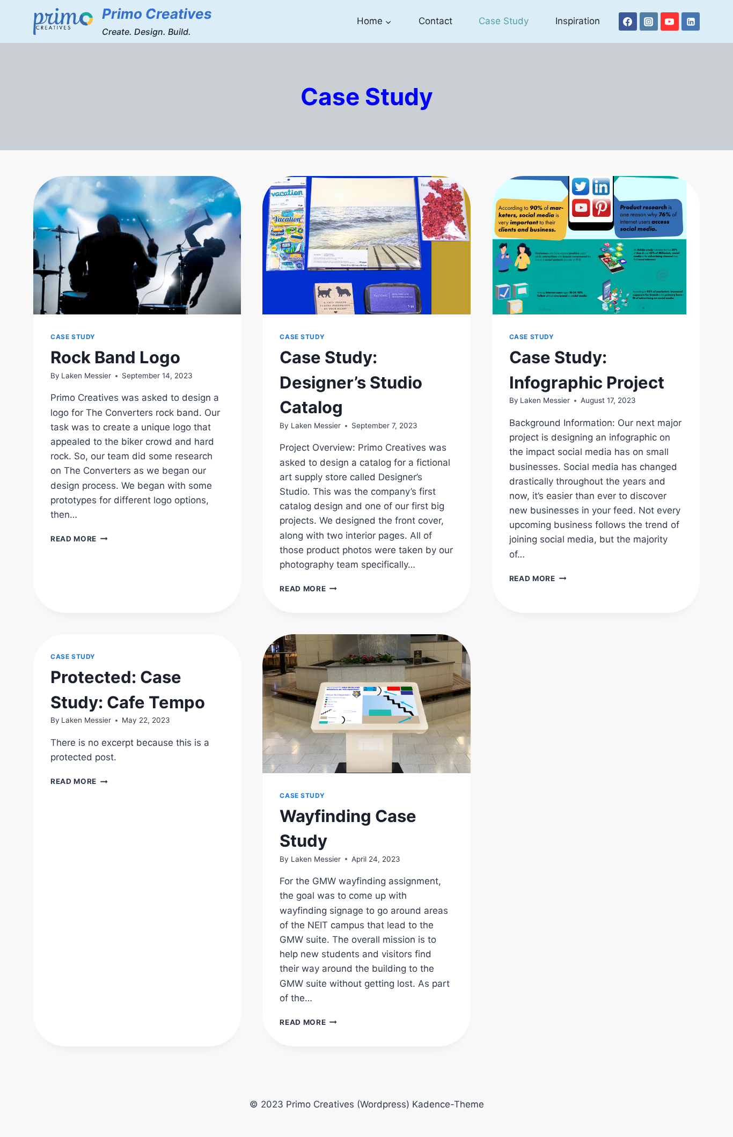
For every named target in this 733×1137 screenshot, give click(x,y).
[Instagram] (649, 21)
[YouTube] (670, 21)
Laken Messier (86, 375)
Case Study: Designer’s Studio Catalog (351, 382)
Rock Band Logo (115, 357)
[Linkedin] (690, 21)
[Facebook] (628, 21)
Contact (435, 21)
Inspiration (577, 21)
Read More (79, 538)
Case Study (504, 21)
